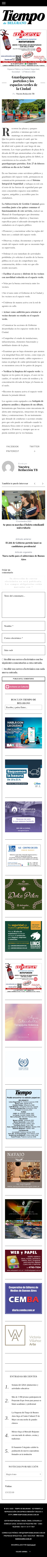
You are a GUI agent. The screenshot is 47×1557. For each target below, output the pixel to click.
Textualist (31, 1545)
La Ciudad (26, 69)
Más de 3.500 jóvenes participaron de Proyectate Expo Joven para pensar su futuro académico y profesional (26, 1400)
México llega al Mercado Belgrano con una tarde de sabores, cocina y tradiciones (25, 1435)
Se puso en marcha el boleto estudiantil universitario (23, 526)
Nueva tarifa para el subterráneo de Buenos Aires (23, 556)
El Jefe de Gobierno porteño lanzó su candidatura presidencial (23, 543)
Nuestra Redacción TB (25, 93)
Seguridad (34, 69)
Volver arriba (21, 1552)
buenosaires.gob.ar (23, 1539)
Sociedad (16, 72)
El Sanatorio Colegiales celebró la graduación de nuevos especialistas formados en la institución (25, 1450)
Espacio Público (14, 69)
